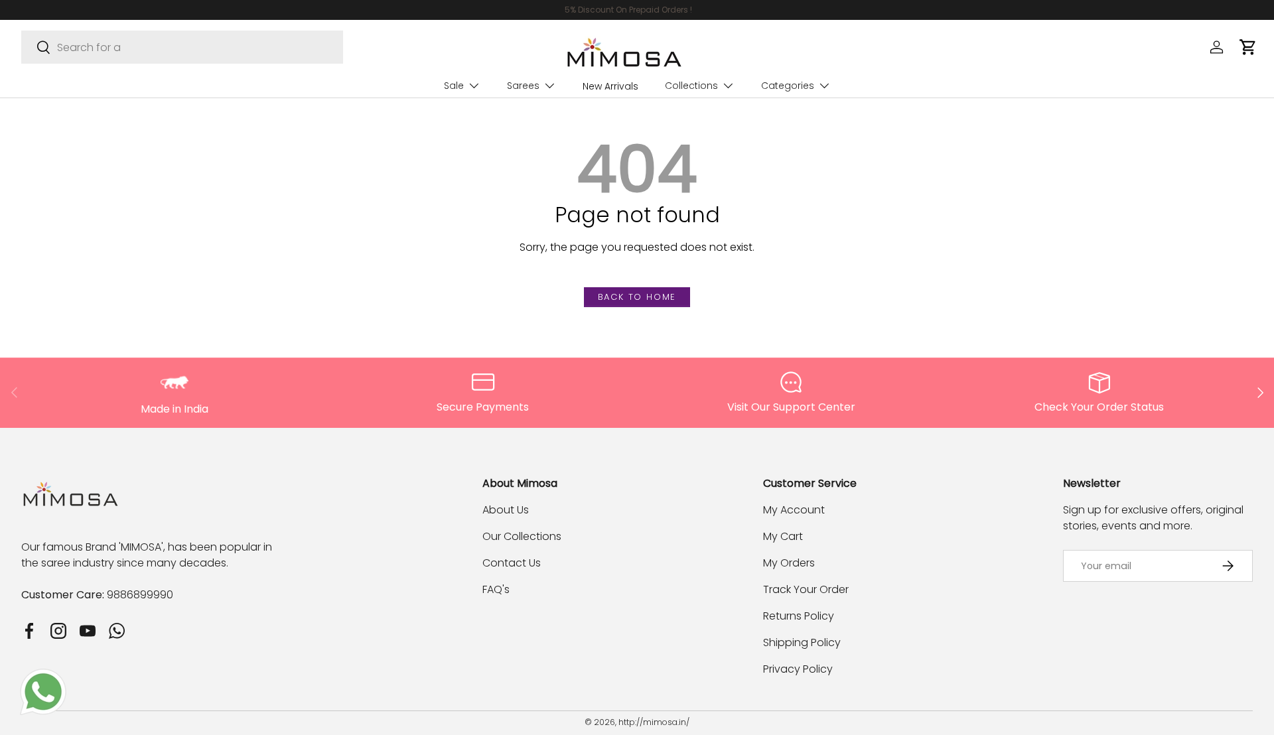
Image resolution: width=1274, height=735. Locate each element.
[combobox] (182, 47)
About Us (505, 509)
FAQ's (496, 589)
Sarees (523, 85)
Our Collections (521, 536)
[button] (1247, 47)
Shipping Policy (802, 642)
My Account (794, 509)
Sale (454, 85)
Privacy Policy (798, 669)
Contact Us (511, 562)
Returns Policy (798, 616)
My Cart (783, 536)
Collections (691, 85)
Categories (787, 85)
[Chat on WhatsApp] (43, 676)
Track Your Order (806, 589)
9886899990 (140, 594)
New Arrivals (610, 86)
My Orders (789, 562)
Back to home (637, 297)
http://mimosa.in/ (653, 722)
